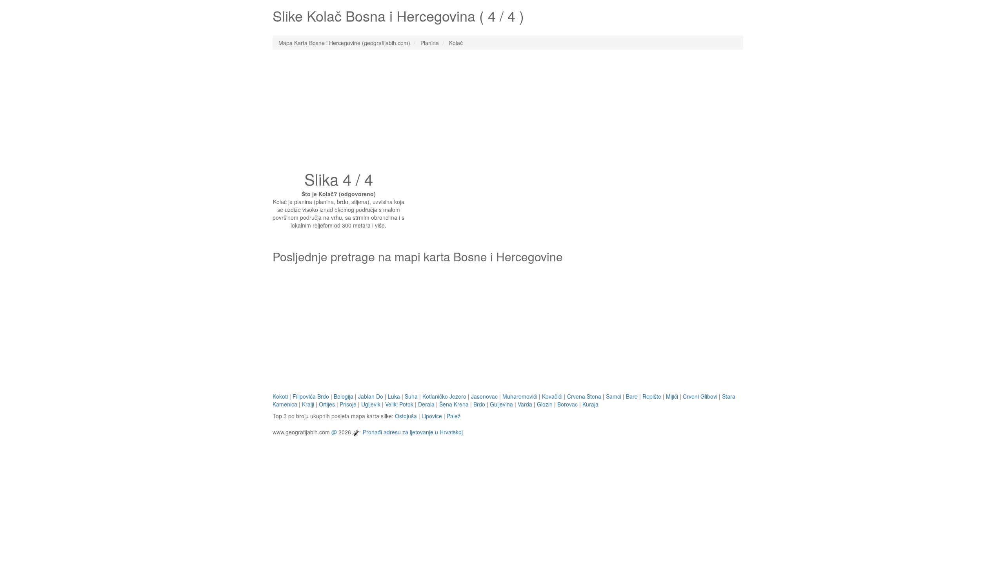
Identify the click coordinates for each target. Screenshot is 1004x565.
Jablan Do (370, 396)
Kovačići (552, 396)
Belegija (343, 396)
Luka (394, 396)
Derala (426, 404)
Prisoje (348, 404)
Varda (525, 404)
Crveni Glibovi (700, 396)
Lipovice (432, 416)
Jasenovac (484, 396)
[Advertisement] (502, 113)
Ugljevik (370, 404)
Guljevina (501, 404)
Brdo (479, 404)
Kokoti (280, 396)
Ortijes (327, 404)
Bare (632, 396)
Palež (453, 416)
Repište (651, 396)
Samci (613, 396)
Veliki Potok (399, 404)
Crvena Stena (584, 396)
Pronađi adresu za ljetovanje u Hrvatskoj (413, 432)
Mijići (672, 396)
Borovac (567, 404)
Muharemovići (519, 396)
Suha (411, 396)
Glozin (545, 404)
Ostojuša (406, 416)
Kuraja (590, 404)
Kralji (308, 404)
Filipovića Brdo (311, 396)
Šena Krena (454, 404)
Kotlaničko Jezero (444, 396)
